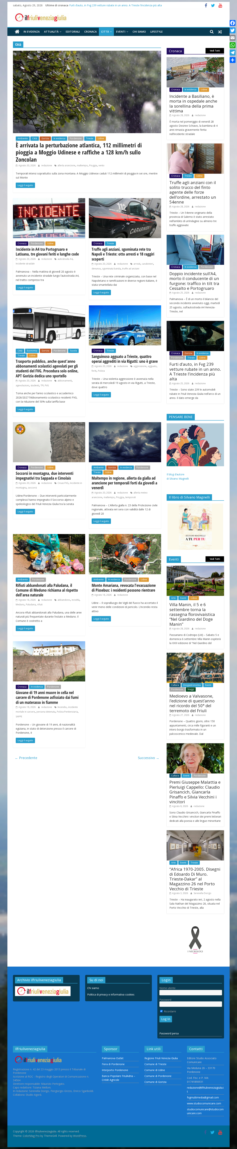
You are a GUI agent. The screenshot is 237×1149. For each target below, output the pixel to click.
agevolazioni (22, 385)
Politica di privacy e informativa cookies (110, 994)
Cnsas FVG (63, 483)
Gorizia (45, 138)
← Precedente (26, 758)
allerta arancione (66, 165)
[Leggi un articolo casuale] (220, 32)
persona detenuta (45, 711)
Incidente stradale (25, 263)
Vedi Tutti (215, 50)
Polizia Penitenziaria (67, 711)
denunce (96, 268)
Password (165, 999)
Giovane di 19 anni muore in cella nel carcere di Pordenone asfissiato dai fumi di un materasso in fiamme (47, 697)
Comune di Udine (154, 1070)
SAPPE (19, 716)
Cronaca (90, 31)
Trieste (89, 138)
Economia (32, 350)
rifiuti (40, 604)
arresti (136, 263)
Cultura (175, 685)
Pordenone (76, 138)
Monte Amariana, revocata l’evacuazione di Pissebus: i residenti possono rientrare (124, 587)
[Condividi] (232, 60)
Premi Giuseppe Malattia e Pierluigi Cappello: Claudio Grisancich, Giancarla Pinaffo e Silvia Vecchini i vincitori (195, 791)
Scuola (73, 350)
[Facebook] (232, 23)
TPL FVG (45, 385)
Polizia (101, 370)
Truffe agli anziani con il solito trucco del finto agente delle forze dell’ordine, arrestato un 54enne (192, 192)
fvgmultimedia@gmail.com (203, 1097)
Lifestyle (156, 31)
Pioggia (93, 165)
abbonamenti (65, 380)
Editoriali (73, 31)
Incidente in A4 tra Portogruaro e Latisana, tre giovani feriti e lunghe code (47, 251)
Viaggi (191, 689)
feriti (94, 370)
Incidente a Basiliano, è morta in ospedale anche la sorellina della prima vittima (193, 103)
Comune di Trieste (155, 1064)
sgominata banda (111, 268)
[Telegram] (232, 52)
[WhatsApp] (232, 45)
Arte (173, 598)
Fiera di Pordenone (113, 1064)
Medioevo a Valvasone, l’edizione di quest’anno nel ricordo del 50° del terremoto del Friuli (192, 703)
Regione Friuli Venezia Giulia (161, 1058)
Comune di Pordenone (157, 1076)
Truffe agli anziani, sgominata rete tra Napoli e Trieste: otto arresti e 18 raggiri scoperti (123, 254)
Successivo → (148, 758)
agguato (152, 366)
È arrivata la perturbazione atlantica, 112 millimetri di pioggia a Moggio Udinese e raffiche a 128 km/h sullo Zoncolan (79, 152)
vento (101, 165)
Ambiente (23, 138)
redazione (47, 165)
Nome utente (167, 988)
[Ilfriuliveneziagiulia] (17, 32)
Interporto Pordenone (115, 1070)
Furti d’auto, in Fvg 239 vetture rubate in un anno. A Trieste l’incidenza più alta (115, 5)
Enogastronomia (192, 685)
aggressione (139, 366)
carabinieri (147, 263)
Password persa (169, 1033)
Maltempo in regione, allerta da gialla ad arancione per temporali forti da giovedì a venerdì (124, 483)
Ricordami (169, 1011)
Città (105, 31)
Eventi (120, 31)
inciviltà (75, 599)
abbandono (64, 599)
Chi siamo (139, 31)
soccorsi (32, 487)
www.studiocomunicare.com (204, 1103)
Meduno (20, 604)
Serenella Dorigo (202, 893)
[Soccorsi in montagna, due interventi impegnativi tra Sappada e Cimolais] (49, 424)
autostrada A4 (65, 259)
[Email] (232, 37)
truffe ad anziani (130, 268)
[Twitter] (232, 30)
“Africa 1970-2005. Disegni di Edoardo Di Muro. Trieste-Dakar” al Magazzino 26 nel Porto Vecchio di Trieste (194, 878)
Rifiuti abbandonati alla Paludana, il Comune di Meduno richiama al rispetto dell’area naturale (47, 590)
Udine (101, 138)
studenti (35, 385)
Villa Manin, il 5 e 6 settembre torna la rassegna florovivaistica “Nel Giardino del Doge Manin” (192, 614)
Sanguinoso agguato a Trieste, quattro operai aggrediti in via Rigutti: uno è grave (125, 358)
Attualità (51, 31)
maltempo (82, 165)
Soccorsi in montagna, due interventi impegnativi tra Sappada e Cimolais (44, 475)
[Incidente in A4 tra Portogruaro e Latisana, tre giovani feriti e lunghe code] (49, 200)
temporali (130, 497)
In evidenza (32, 31)
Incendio (62, 707)
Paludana (31, 604)
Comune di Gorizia (155, 1082)
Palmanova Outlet (112, 1058)
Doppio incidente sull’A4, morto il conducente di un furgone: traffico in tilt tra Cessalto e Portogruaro (194, 281)
